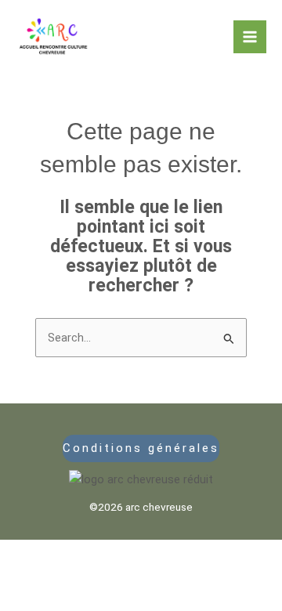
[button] (141, 448)
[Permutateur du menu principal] (249, 36)
